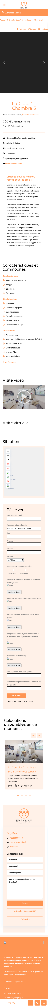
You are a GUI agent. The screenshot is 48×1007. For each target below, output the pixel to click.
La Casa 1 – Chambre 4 (22, 767)
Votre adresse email (14, 515)
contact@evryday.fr (18, 842)
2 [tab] (22, 795)
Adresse (10, 549)
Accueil (3, 20)
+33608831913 (16, 838)
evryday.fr (14, 847)
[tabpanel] (24, 765)
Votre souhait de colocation (17, 525)
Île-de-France (15, 760)
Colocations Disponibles (13, 981)
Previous (33, 735)
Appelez (25, 911)
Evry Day (12, 833)
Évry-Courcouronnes (30, 115)
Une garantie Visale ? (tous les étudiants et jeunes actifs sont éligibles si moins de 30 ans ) (23, 637)
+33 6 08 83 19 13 (14, 993)
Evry (10, 20)
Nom (8, 533)
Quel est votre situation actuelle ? (19, 566)
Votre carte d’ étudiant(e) (16, 656)
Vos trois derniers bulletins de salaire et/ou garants (23, 616)
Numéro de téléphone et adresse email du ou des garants (24, 683)
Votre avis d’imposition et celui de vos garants (24, 599)
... (18, 781)
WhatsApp (25, 919)
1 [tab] (18, 795)
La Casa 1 (17, 20)
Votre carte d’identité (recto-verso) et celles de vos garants (23, 580)
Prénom (10, 541)
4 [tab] (30, 795)
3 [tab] (26, 795)
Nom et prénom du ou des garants (19, 672)
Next (39, 735)
